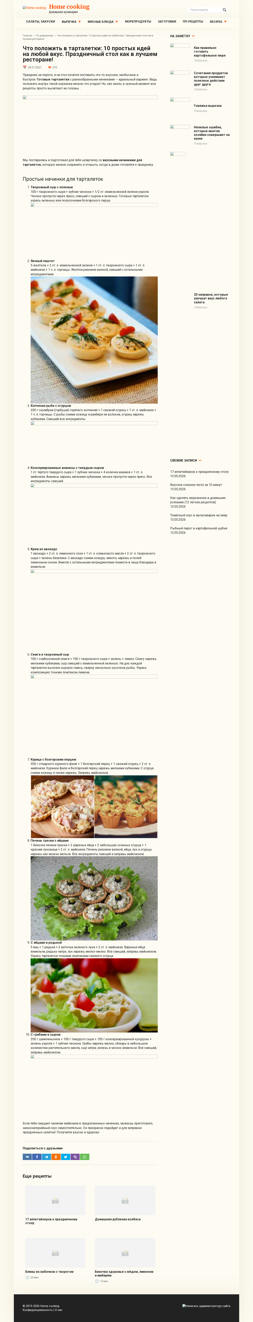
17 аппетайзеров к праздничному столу (199, 472)
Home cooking (69, 6)
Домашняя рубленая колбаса (118, 1219)
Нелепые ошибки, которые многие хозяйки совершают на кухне (212, 133)
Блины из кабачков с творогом (49, 1272)
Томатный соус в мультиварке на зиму (199, 515)
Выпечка (69, 22)
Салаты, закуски (40, 21)
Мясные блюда (101, 22)
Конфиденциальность (38, 1310)
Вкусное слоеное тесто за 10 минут (196, 485)
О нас (58, 1310)
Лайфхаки (200, 60)
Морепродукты (138, 21)
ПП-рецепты (193, 21)
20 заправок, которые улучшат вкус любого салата (211, 298)
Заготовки (167, 21)
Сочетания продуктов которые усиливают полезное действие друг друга (211, 78)
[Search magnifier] (224, 10)
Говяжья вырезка (208, 106)
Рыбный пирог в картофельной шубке (198, 528)
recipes (216, 22)
